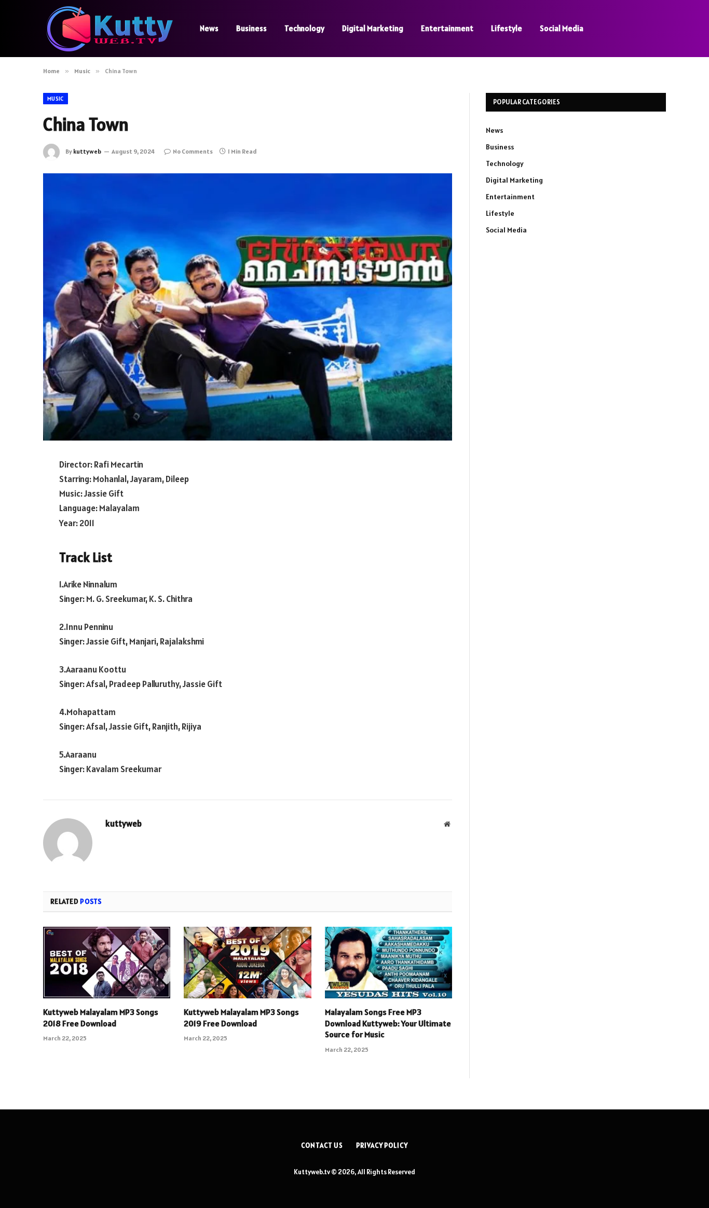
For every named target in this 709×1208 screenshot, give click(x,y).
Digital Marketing (372, 28)
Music (55, 98)
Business (251, 28)
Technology (304, 28)
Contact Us (322, 1145)
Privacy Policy (382, 1145)
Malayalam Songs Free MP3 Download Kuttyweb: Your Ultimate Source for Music (388, 1023)
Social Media (561, 28)
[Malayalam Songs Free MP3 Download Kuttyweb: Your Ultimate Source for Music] (388, 962)
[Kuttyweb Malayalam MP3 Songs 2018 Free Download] (106, 962)
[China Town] (247, 307)
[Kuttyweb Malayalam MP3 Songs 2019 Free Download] (247, 962)
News (209, 28)
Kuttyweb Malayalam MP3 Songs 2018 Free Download (100, 1017)
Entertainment (447, 28)
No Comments (193, 151)
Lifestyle (506, 28)
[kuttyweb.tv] (108, 29)
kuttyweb (87, 151)
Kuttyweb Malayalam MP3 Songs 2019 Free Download (241, 1017)
